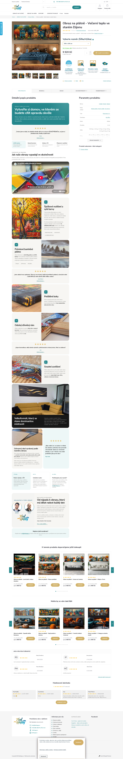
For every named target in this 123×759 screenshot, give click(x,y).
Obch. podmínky (56, 728)
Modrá (104, 104)
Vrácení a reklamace (57, 724)
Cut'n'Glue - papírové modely (78, 721)
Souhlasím (78, 742)
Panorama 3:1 (106, 113)
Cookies (55, 732)
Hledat (76, 7)
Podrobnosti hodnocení (81, 30)
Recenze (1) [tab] (41, 90)
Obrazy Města (84, 149)
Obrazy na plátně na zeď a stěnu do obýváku (80, 726)
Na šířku (108, 117)
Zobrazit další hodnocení (104, 677)
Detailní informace (98, 33)
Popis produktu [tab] (22, 90)
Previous (10, 570)
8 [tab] (64, 591)
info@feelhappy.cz (56, 485)
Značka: (107, 81)
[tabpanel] (24, 570)
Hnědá (100, 104)
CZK (107, 1)
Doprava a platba (15, 1)
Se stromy (107, 109)
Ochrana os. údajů (57, 730)
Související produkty (81, 90)
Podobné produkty (100, 90)
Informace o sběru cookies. (46, 750)
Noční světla (101, 109)
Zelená (108, 104)
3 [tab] (58, 591)
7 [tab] (63, 591)
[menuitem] (19, 13)
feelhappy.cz (34, 732)
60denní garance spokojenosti (59, 734)
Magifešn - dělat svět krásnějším (79, 723)
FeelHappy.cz (35, 730)
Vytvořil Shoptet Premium (106, 756)
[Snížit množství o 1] (90, 54)
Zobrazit (30, 585)
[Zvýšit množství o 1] (90, 52)
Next (112, 570)
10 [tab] (67, 591)
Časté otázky (56, 726)
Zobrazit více (61, 702)
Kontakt (55, 736)
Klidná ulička (94, 109)
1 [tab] (55, 591)
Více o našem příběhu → (42, 524)
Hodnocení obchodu (25, 1)
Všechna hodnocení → (40, 138)
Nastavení (43, 756)
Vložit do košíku (103, 53)
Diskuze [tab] (61, 90)
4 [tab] (59, 591)
